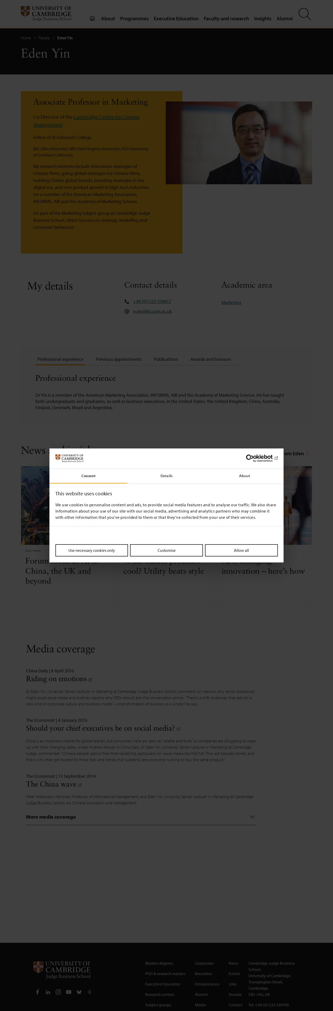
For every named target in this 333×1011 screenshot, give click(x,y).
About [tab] (244, 475)
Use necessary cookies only (91, 550)
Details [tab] (166, 475)
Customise (167, 550)
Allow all (241, 550)
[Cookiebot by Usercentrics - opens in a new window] (255, 458)
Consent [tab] (88, 475)
